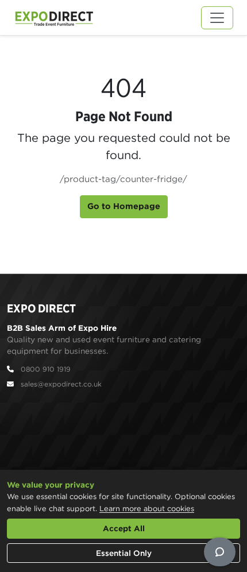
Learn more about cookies (146, 508)
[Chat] (220, 552)
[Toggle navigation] (217, 17)
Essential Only (124, 553)
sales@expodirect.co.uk (61, 384)
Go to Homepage (123, 206)
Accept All (124, 528)
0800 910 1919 (46, 369)
